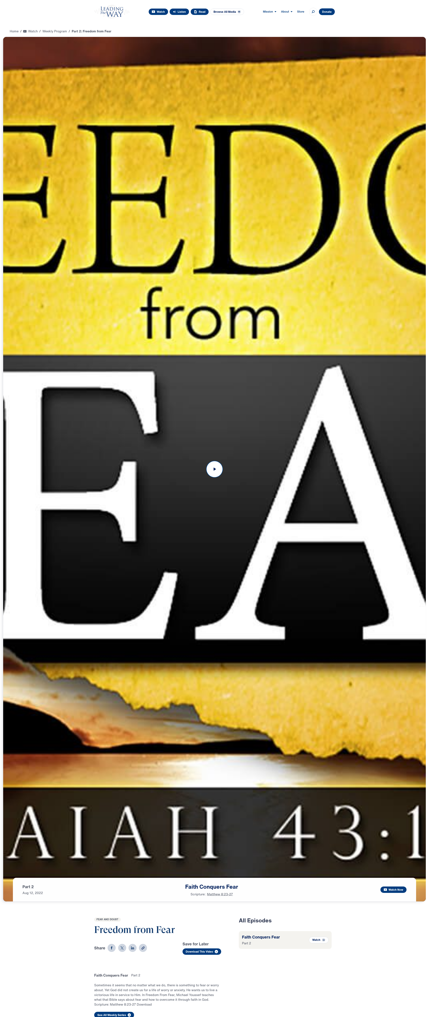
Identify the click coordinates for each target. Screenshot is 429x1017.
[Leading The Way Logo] (112, 12)
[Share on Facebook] (112, 948)
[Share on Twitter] (122, 948)
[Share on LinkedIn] (133, 948)
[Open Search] (313, 12)
